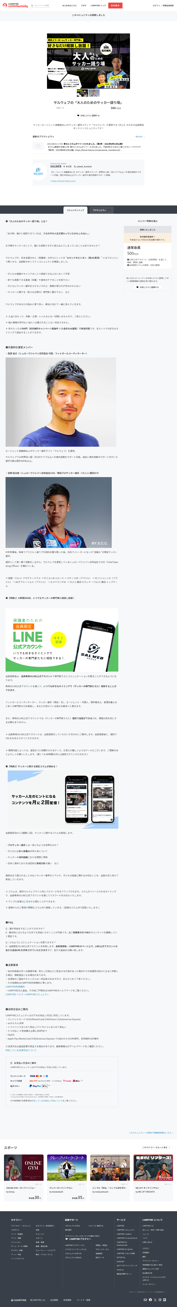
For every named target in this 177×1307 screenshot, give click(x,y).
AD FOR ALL (121, 1257)
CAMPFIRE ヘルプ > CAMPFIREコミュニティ (27, 994)
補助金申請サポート (124, 1274)
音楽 (37, 1230)
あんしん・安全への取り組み (153, 1230)
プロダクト (15, 1230)
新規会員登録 (168, 5)
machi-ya (120, 1269)
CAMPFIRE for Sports (124, 1249)
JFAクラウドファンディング (127, 1265)
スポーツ (39, 1238)
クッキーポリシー (149, 1284)
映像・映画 (40, 1242)
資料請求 (115, 5)
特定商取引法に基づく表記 (152, 1265)
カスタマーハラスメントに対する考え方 (154, 1278)
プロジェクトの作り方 (73, 1253)
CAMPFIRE (120, 1225)
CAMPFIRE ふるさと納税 (126, 1253)
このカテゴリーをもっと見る (155, 1147)
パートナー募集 (83, 1300)
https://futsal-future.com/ (64, 181)
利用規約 (145, 1252)
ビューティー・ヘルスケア (46, 1250)
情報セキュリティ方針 (150, 1269)
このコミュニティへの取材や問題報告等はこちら (150, 1132)
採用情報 (67, 1300)
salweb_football (84, 166)
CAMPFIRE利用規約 (15, 986)
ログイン (156, 5)
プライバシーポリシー (150, 1260)
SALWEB (55, 166)
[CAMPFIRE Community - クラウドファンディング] (15, 5)
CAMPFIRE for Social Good (127, 1238)
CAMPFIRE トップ (98, 5)
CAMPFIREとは (147, 1225)
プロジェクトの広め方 (73, 1257)
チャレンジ (40, 1234)
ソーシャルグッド (17, 1258)
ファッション (16, 1242)
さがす (83, 5)
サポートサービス (102, 1249)
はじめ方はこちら (69, 5)
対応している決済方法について (21, 1050)
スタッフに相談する (95, 1225)
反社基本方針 (147, 1273)
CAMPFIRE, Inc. (39, 1300)
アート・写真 (16, 1254)
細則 (144, 1256)
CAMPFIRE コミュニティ (126, 1230)
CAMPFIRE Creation (124, 1234)
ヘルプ (144, 1238)
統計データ (100, 1257)
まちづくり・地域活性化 (45, 1225)
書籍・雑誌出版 (41, 1246)
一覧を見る (138, 136)
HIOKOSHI (120, 1261)
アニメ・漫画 (16, 1238)
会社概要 (54, 1300)
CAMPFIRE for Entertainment (122, 1243)
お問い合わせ (147, 1242)
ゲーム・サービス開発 (19, 1246)
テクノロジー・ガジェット (21, 1225)
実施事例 (99, 1253)
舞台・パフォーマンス (44, 1254)
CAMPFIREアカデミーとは (74, 1245)
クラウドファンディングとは (75, 1249)
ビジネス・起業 (17, 1250)
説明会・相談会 (101, 1245)
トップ (75, 210)
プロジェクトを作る (72, 1225)
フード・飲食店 (17, 1234)
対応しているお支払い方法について (47, 1100)
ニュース (145, 1234)
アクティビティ (101, 210)
